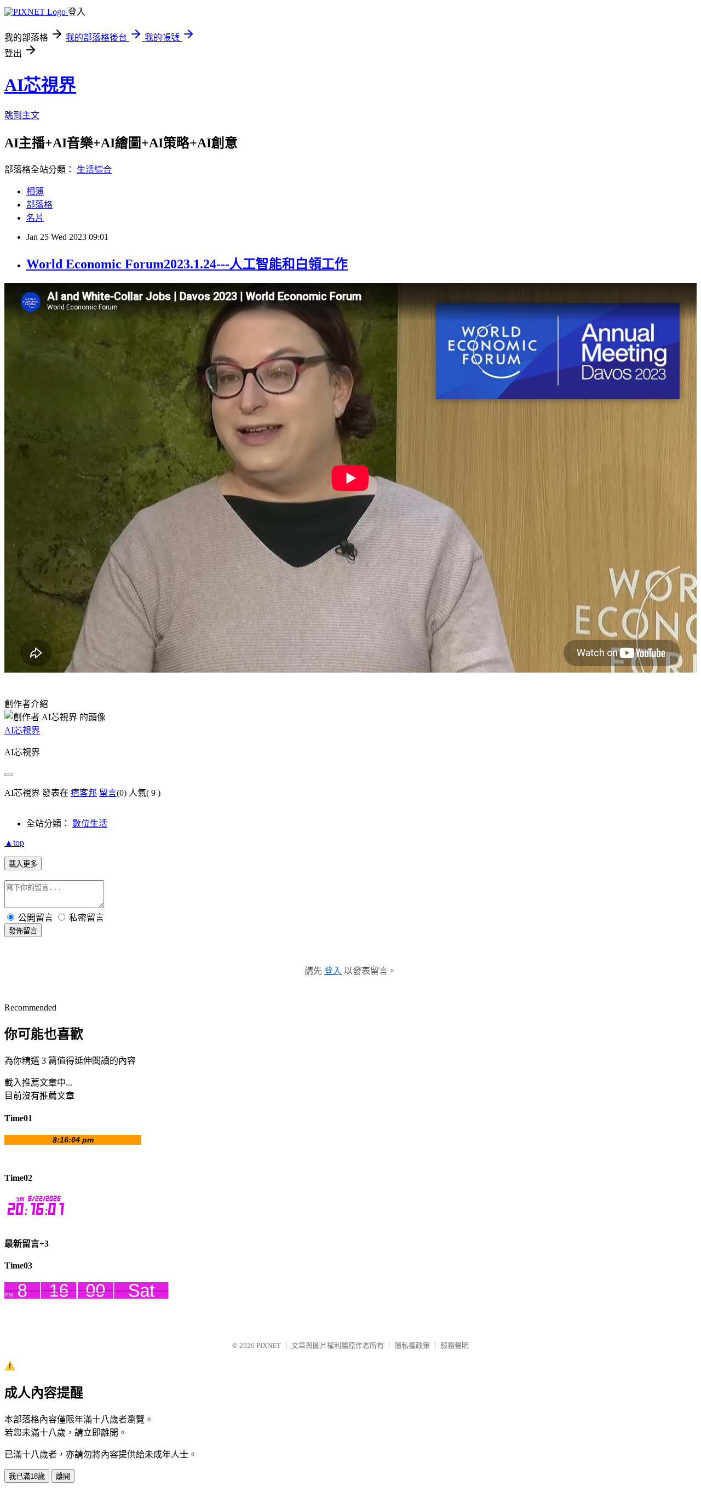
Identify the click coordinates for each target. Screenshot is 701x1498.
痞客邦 (84, 792)
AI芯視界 (40, 85)
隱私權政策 (412, 1345)
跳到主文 (21, 115)
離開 (63, 1476)
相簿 (35, 191)
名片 (35, 217)
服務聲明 (454, 1345)
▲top (14, 842)
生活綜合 (94, 169)
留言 (108, 792)
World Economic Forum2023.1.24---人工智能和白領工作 (187, 264)
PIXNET (268, 1345)
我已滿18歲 (27, 1476)
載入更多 (23, 864)
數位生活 (89, 823)
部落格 (39, 204)
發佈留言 (23, 931)
